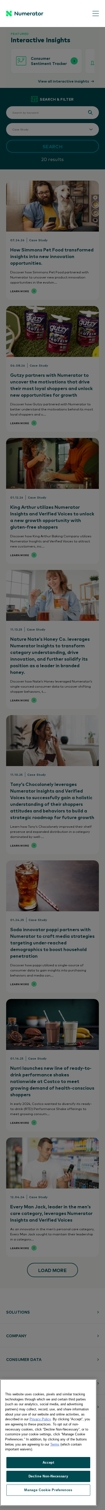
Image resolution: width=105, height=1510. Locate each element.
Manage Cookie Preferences (48, 1490)
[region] (48, 1442)
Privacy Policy (40, 1419)
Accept (48, 1462)
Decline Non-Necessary (48, 1476)
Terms (54, 1444)
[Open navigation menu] (92, 14)
